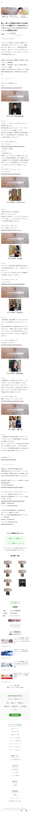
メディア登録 (15, 772)
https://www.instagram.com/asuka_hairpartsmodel (13, 146)
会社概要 (15, 785)
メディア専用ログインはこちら (16, 543)
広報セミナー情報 (15, 734)
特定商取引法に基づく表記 (15, 801)
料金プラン (13, 703)
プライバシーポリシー (15, 798)
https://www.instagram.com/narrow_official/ (12, 487)
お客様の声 (6, 706)
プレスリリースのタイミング (15, 743)
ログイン (15, 709)
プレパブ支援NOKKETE (15, 759)
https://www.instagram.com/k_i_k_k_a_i (11, 230)
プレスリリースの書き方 (15, 737)
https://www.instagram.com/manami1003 (11, 87)
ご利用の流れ (14, 706)
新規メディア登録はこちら (16, 538)
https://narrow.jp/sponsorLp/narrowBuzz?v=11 (13, 501)
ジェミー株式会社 (11, 33)
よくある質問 (23, 706)
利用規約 (15, 795)
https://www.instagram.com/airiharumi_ (11, 174)
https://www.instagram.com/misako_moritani (12, 401)
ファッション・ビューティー (8, 38)
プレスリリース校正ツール (15, 749)
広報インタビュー (15, 728)
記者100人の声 (15, 731)
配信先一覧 (20, 703)
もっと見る (20, 687)
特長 (8, 703)
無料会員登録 (15, 715)
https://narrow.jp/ (5, 482)
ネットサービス (14, 616)
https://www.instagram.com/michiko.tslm (11, 345)
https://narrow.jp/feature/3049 (8, 459)
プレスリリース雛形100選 (15, 740)
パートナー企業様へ (15, 775)
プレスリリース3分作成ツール (15, 746)
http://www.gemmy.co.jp (7, 524)
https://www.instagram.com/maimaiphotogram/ (13, 284)
